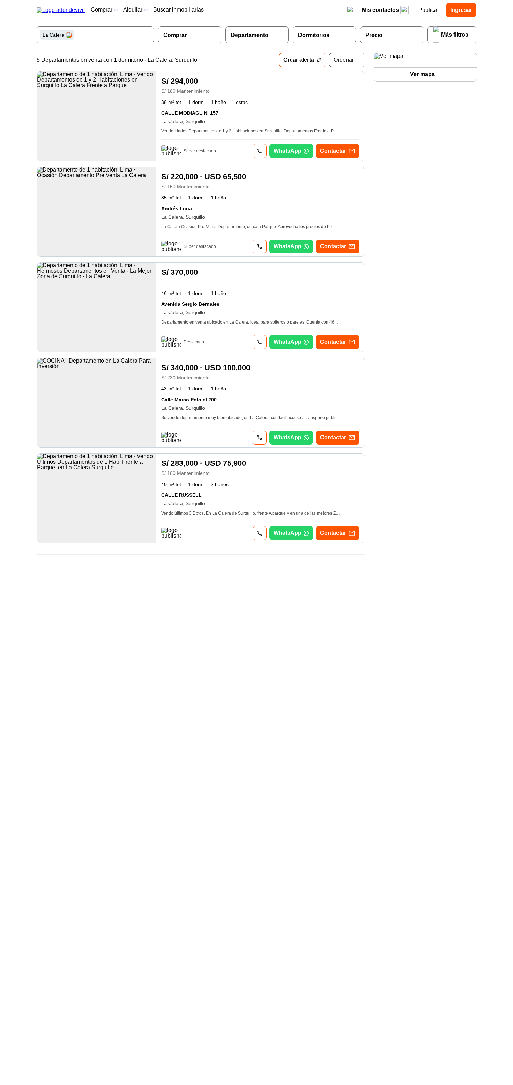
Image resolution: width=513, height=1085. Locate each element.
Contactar (333, 151)
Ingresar (461, 10)
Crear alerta (298, 60)
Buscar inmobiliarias (178, 10)
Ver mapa (422, 74)
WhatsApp (288, 151)
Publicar (428, 10)
